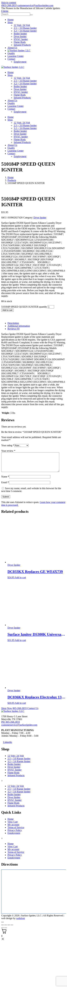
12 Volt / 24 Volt (22, 78)
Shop (10, 75)
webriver (20, 918)
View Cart (12, 821)
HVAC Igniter (21, 92)
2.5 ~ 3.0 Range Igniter (25, 80)
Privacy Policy (14, 830)
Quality (11, 103)
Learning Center (15, 106)
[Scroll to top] (2, 922)
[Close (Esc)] (12, 924)
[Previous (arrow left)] (2, 927)
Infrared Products (22, 97)
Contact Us (32, 708)
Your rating (7, 445)
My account (13, 824)
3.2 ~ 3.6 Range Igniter (25, 83)
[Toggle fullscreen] (5, 924)
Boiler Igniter (20, 86)
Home (10, 72)
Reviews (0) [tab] (13, 328)
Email (5, 482)
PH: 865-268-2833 (10, 722)
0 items (4, 11)
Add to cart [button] (20, 577)
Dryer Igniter (20, 89)
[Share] (8, 924)
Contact (11, 109)
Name (5, 476)
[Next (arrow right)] (5, 927)
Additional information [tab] (18, 326)
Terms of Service (15, 827)
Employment (20, 111)
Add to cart (7, 310)
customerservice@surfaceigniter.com (35, 5)
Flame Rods (20, 95)
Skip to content (8, 2)
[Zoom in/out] (2, 924)
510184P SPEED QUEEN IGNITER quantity (24, 306)
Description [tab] (13, 323)
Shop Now (6, 708)
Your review (8, 451)
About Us (12, 100)
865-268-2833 (20, 708)
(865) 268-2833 (9, 5)
